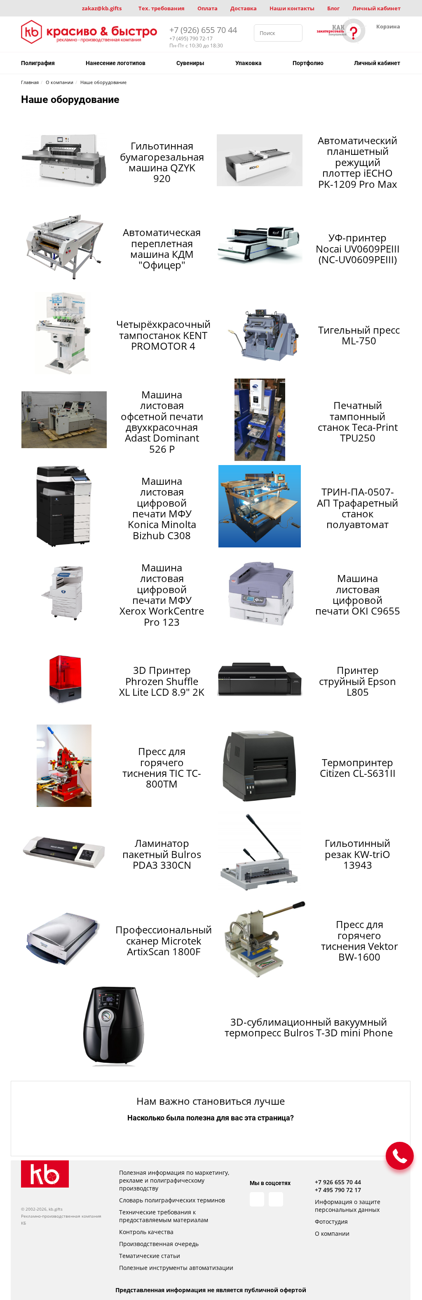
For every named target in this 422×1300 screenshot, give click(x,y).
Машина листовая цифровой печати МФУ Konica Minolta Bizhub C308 (162, 508)
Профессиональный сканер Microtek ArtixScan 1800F (163, 940)
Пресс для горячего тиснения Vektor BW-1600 (359, 940)
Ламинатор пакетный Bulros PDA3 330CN (161, 854)
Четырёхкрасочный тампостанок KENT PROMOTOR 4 (163, 335)
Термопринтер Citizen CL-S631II (358, 767)
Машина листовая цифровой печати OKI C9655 (357, 594)
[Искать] (293, 33)
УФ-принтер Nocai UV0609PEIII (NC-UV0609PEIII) (358, 248)
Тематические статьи (149, 1256)
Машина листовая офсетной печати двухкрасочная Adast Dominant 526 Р (162, 422)
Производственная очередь (159, 1244)
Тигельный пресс (359, 335)
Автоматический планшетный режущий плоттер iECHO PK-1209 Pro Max (357, 162)
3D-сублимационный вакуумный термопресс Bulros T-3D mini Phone (309, 1027)
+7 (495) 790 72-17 (191, 38)
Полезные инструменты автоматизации (176, 1268)
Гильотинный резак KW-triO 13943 (357, 854)
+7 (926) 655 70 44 (203, 29)
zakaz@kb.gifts (102, 8)
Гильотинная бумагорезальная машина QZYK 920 (162, 162)
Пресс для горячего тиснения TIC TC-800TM (161, 767)
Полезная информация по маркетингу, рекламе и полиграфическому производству (174, 1180)
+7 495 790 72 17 (338, 1190)
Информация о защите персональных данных (347, 1205)
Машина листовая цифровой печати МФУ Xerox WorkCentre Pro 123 (162, 595)
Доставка (243, 8)
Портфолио (308, 63)
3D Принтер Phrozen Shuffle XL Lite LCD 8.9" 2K (161, 681)
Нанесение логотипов (115, 63)
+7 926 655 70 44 (338, 1182)
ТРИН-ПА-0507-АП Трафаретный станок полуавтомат (357, 508)
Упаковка (248, 63)
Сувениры (190, 63)
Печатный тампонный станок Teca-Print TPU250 (358, 421)
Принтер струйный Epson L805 (357, 681)
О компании (332, 1233)
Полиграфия (38, 63)
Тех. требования (161, 8)
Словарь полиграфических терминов (172, 1200)
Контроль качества (146, 1232)
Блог (333, 8)
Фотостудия (331, 1221)
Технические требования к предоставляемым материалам (163, 1216)
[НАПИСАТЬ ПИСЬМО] (400, 1156)
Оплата (207, 8)
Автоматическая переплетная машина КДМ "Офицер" (162, 248)
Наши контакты (292, 8)
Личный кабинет (376, 8)
